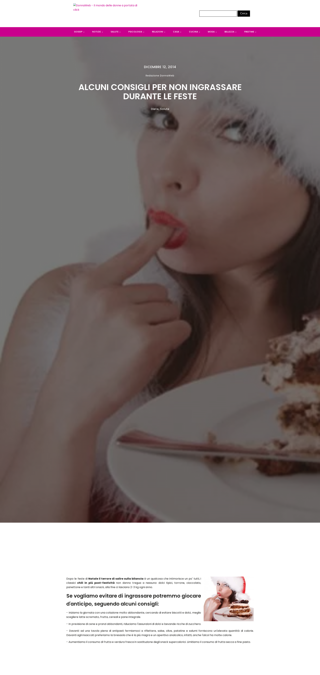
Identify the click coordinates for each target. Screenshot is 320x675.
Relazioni (157, 31)
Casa (176, 31)
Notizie (96, 31)
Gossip (78, 31)
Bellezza (229, 31)
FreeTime (249, 31)
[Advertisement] (160, 550)
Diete (155, 109)
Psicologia (135, 31)
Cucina (193, 31)
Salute (114, 31)
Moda (211, 31)
